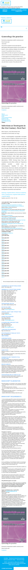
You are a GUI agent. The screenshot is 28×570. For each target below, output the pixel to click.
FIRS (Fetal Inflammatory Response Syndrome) (12, 228)
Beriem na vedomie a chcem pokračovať (18, 10)
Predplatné (4, 110)
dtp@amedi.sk (8, 314)
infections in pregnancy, (20, 192)
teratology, (4, 192)
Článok (3, 114)
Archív (3, 116)
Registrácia (9, 17)
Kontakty (6, 558)
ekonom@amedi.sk (9, 327)
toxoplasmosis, (8, 194)
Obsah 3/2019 (5, 115)
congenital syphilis (6, 196)
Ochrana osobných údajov (10, 559)
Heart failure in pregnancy (7, 233)
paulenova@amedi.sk (9, 309)
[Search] (26, 28)
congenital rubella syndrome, (18, 194)
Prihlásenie (3, 17)
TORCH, (3, 194)
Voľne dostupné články (7, 117)
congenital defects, (11, 192)
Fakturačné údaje (20, 559)
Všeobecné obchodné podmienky (16, 558)
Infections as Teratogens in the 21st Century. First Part (13, 220)
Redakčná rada (5, 118)
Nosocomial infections (7, 208)
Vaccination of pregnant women (9, 217)
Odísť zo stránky (4, 10)
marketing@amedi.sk (9, 320)
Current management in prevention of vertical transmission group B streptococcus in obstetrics (13, 205)
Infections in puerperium (7, 215)
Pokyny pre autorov (6, 119)
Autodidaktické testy (6, 121)
